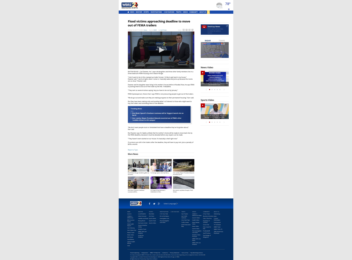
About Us (202, 12)
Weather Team (142, 229)
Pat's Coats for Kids (207, 227)
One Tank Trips (185, 220)
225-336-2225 (167, 255)
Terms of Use (184, 252)
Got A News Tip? (131, 230)
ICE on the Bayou (164, 216)
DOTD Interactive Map (186, 225)
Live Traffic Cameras (184, 217)
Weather (139, 12)
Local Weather (142, 214)
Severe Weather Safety (142, 226)
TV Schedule (217, 224)
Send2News (130, 239)
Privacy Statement (174, 252)
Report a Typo (133, 150)
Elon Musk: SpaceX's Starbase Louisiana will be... (136, 191)
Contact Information (217, 219)
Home (128, 12)
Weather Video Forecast (196, 235)
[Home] (132, 5)
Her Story (151, 216)
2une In (129, 214)
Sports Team (152, 221)
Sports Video (152, 223)
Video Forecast (142, 216)
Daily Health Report (130, 224)
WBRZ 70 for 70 (218, 229)
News (132, 12)
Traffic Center (185, 222)
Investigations (156, 12)
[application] (161, 50)
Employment (217, 222)
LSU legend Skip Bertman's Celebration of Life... (158, 191)
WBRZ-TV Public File (155, 252)
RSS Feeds (130, 237)
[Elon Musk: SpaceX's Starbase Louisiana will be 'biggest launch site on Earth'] (138, 182)
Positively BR (206, 231)
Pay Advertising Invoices (196, 252)
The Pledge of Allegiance (207, 236)
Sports (146, 12)
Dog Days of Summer (206, 221)
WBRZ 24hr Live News (196, 239)
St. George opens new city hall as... (160, 173)
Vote (128, 245)
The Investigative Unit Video (164, 221)
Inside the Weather (141, 236)
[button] (161, 50)
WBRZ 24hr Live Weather (142, 232)
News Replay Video (195, 223)
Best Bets (151, 214)
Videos (185, 12)
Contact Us (165, 252)
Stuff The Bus (206, 233)
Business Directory (208, 216)
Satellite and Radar (143, 218)
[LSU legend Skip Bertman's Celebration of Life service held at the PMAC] (161, 182)
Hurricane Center (143, 223)
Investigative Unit (164, 218)
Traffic (178, 12)
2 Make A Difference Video (197, 214)
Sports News (152, 218)
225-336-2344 (202, 255)
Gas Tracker (184, 214)
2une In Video (196, 218)
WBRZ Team (217, 227)
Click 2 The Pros (207, 218)
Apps (215, 216)
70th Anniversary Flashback (218, 232)
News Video (130, 235)
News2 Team (130, 232)
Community (193, 12)
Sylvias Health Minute (131, 242)
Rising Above (141, 221)
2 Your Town (206, 214)
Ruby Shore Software (152, 259)
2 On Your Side (169, 12)
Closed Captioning (134, 252)
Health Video (195, 220)
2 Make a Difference (130, 217)
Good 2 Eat (206, 224)
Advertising (217, 214)
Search (208, 12)
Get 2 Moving (130, 228)
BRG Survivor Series (130, 221)
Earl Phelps (164, 30)
